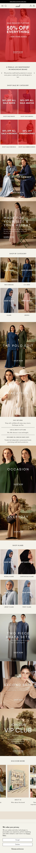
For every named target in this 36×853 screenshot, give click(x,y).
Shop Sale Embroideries (27, 147)
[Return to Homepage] (18, 6)
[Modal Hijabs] (9, 561)
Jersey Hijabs (9, 607)
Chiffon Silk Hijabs (27, 576)
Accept (17, 840)
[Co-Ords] (27, 269)
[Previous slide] (1, 73)
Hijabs (9, 315)
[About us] (18, 781)
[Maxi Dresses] (9, 269)
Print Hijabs (27, 607)
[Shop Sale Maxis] (9, 101)
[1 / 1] (18, 32)
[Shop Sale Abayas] (27, 101)
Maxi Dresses (9, 284)
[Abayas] (27, 300)
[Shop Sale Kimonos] (9, 132)
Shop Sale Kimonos (9, 147)
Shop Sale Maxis (9, 116)
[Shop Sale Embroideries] (27, 132)
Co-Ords (27, 284)
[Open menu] (2, 6)
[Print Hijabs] (27, 592)
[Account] (31, 6)
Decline (17, 844)
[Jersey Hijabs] (9, 592)
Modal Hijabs (9, 576)
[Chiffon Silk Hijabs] (27, 561)
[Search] (6, 6)
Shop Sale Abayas (27, 116)
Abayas (26, 315)
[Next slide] (34, 73)
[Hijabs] (9, 300)
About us (18, 800)
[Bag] (34, 6)
